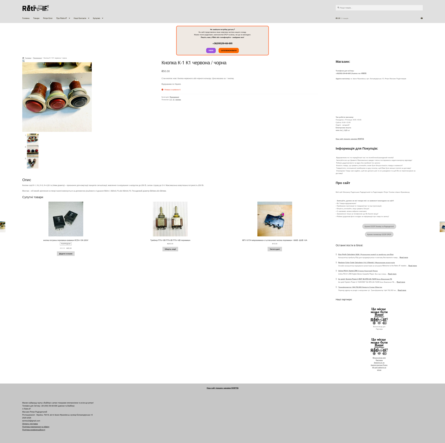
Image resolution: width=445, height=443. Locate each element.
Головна (25, 18)
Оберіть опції (170, 249)
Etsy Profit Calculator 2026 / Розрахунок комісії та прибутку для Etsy (366, 254)
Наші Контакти (80, 18)
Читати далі (275, 249)
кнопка (178, 99)
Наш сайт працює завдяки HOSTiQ (350, 139)
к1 (174, 99)
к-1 (171, 99)
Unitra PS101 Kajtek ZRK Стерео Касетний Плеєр (358, 271)
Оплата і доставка (30, 423)
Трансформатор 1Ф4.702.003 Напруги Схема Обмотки (360, 287)
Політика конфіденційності (33, 429)
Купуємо (96, 18)
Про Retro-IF (61, 18)
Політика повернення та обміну (35, 426)
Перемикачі (37, 58)
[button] (23, 60)
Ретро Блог (48, 18)
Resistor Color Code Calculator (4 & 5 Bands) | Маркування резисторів (366, 262)
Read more (404, 257)
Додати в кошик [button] (65, 253)
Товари (36, 18)
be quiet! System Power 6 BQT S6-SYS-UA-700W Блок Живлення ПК (365, 279)
